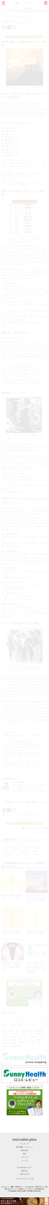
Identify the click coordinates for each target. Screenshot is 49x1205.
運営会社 (24, 1171)
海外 (24, 1154)
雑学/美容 (24, 1150)
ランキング (24, 1144)
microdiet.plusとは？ (24, 1167)
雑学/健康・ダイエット (24, 1147)
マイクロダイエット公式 (24, 1179)
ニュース (24, 1160)
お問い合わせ (24, 1174)
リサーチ (24, 1157)
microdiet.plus (24, 1139)
